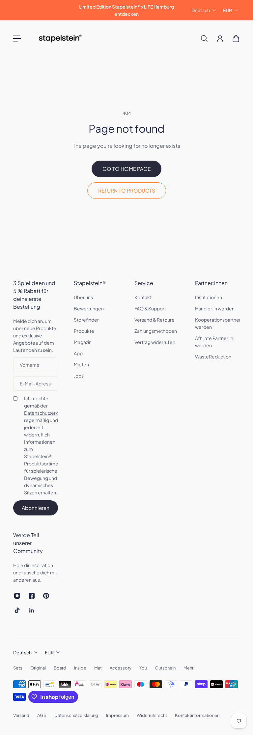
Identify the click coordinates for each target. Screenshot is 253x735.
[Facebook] (31, 596)
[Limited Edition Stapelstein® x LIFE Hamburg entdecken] (126, 10)
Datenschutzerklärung (48, 413)
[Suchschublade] (204, 38)
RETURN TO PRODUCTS (126, 190)
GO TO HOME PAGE (126, 169)
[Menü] (17, 38)
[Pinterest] (46, 596)
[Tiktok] (17, 610)
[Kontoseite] (220, 38)
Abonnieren (35, 508)
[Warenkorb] (236, 38)
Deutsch (200, 10)
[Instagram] (17, 596)
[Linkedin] (31, 610)
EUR (227, 10)
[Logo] (60, 38)
